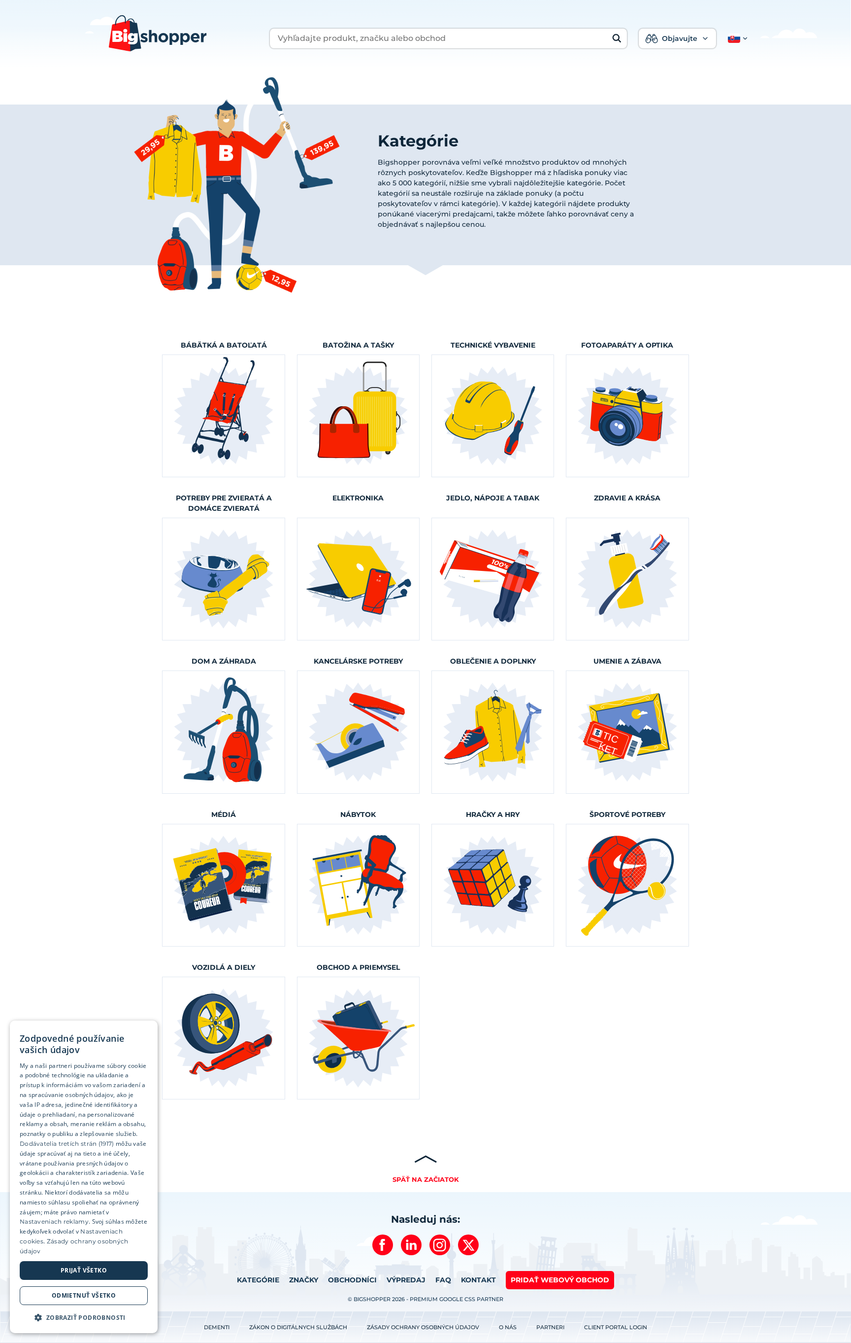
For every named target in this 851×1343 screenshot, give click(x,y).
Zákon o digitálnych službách (298, 1327)
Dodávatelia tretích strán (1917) (67, 1143)
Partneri (550, 1327)
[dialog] (84, 1177)
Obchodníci (352, 1279)
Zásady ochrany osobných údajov (423, 1327)
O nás (508, 1327)
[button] (736, 38)
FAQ (443, 1279)
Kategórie (258, 1279)
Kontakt (478, 1279)
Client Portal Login (615, 1327)
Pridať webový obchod (560, 1279)
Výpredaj (406, 1279)
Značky (303, 1279)
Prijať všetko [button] (84, 1270)
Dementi (216, 1327)
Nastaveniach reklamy (54, 1221)
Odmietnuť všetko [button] (84, 1295)
